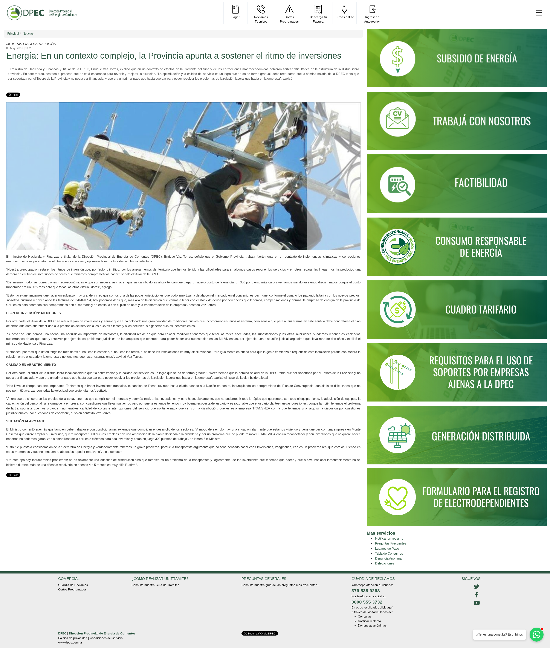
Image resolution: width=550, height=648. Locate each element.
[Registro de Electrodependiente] (457, 497)
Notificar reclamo (369, 621)
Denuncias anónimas (372, 625)
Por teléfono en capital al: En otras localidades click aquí (372, 602)
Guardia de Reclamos (73, 585)
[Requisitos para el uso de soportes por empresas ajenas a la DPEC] (457, 374)
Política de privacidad (72, 638)
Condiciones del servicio (106, 638)
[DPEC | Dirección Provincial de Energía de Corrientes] (42, 12)
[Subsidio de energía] (457, 60)
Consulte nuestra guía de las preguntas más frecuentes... (280, 585)
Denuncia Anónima (388, 558)
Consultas (364, 616)
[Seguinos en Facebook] (476, 595)
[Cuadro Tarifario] (457, 311)
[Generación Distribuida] (457, 435)
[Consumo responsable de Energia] (457, 248)
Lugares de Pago (387, 548)
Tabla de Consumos (389, 553)
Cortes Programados (72, 589)
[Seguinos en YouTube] (476, 603)
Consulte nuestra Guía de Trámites (155, 585)
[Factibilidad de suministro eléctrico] (457, 185)
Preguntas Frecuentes (390, 543)
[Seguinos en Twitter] (476, 587)
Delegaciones (384, 563)
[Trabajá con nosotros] (457, 123)
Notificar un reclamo (389, 538)
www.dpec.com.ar (70, 642)
